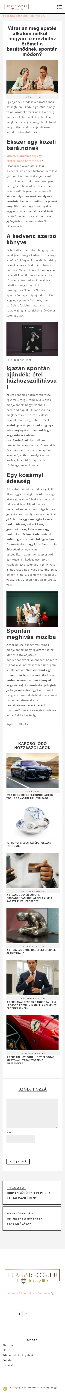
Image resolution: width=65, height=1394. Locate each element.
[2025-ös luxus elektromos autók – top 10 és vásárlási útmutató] (32, 771)
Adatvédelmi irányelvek (18, 1355)
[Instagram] (26, 1314)
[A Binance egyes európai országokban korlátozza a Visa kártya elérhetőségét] (32, 871)
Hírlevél (8, 1365)
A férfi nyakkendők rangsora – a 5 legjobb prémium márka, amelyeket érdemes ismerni (31, 1005)
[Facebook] (20, 1314)
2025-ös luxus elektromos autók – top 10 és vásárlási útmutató (30, 796)
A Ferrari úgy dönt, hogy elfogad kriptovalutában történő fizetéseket (30, 1060)
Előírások (9, 1350)
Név (9, 1132)
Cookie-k (8, 1360)
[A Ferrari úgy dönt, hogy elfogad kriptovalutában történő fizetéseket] (32, 1033)
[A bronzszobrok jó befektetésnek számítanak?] (32, 926)
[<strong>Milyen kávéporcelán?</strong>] (32, 838)
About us (9, 1345)
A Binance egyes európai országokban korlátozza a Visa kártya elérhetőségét (29, 898)
